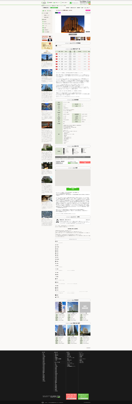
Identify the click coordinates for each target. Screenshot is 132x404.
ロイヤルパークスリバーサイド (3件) (60, 291)
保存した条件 (64, 2)
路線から (45, 21)
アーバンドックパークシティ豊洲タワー (47, 151)
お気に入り (57, 2)
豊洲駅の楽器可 (46, 17)
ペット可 (45, 25)
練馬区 (44, 377)
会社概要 (81, 356)
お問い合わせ (54, 7)
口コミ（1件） (86, 7)
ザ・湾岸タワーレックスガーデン (46, 129)
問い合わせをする (75, 2)
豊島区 (44, 372)
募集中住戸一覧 (73, 7)
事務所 (45, 27)
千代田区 (44, 356)
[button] (89, 24)
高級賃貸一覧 (54, 5)
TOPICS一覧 (81, 361)
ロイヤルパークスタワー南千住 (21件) (60, 283)
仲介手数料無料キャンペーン (71, 366)
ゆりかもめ (64, 110)
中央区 (44, 355)
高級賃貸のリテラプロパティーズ (46, 5)
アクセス (81, 357)
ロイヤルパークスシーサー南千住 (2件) (72, 283)
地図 (82, 7)
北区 (43, 373)
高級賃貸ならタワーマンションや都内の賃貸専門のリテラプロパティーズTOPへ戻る (67, 96)
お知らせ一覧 (81, 362)
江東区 (57, 5)
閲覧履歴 (51, 2)
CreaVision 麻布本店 (60, 161)
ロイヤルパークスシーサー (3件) (83, 291)
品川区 (44, 362)
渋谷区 (44, 357)
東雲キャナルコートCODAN (46, 218)
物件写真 (67, 7)
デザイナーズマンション (70, 363)
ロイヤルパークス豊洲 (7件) (58, 270)
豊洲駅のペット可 (46, 15)
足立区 (44, 378)
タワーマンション (69, 362)
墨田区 (44, 371)
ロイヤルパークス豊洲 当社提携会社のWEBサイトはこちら (66, 213)
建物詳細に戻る (46, 7)
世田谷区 (44, 363)
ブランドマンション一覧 (70, 357)
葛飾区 (44, 379)
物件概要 (78, 7)
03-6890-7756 (72, 161)
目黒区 (44, 361)
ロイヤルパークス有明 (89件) (71, 270)
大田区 (44, 366)
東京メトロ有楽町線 (66, 109)
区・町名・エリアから (47, 23)
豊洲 (70, 109)
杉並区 (44, 367)
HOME (45, 10)
